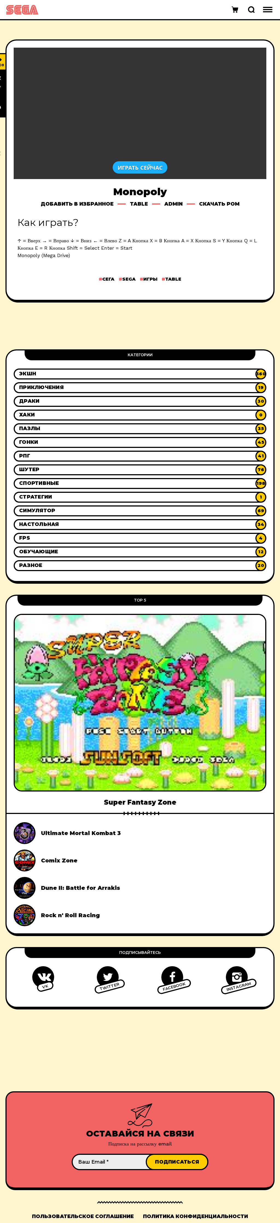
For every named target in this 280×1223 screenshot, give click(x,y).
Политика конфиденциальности (195, 1216)
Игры (150, 279)
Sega (129, 279)
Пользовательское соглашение (83, 1216)
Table (139, 204)
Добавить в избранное (77, 204)
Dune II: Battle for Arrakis (80, 888)
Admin (173, 204)
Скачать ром (219, 204)
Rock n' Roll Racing (70, 915)
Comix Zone (59, 860)
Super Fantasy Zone (140, 802)
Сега (108, 279)
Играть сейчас (140, 167)
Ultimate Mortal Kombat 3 (81, 833)
